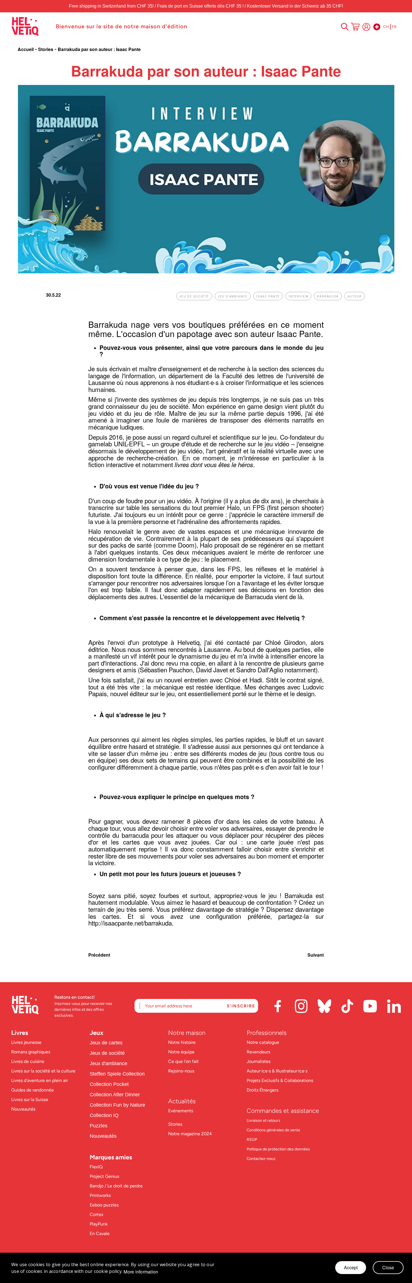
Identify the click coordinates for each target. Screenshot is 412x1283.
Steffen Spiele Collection (117, 1074)
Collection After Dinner (115, 1094)
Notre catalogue (263, 1042)
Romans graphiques (30, 1051)
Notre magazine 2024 (190, 1133)
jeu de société (194, 296)
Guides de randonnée (32, 1090)
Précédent (99, 955)
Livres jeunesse (26, 1042)
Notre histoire (182, 1042)
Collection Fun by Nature (117, 1105)
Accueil (26, 49)
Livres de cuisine (27, 1061)
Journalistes (258, 1061)
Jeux (96, 1033)
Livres (19, 1033)
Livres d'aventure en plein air (39, 1080)
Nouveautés (23, 1109)
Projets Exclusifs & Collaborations (280, 1080)
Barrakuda (108, 324)
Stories (46, 49)
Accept (351, 1267)
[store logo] (30, 26)
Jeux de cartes (106, 1043)
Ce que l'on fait (184, 1061)
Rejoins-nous (181, 1071)
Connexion (366, 27)
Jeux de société (107, 1053)
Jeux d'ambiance (108, 1063)
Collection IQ (104, 1115)
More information (141, 1271)
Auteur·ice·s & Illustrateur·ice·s (277, 1071)
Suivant (315, 955)
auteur (355, 296)
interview (298, 296)
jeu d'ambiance (232, 296)
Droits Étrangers (262, 1090)
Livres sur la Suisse (29, 1099)
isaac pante (268, 296)
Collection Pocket (109, 1084)
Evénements (180, 1110)
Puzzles (98, 1126)
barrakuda (328, 296)
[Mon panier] (355, 27)
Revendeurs (258, 1051)
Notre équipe (182, 1051)
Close (388, 1267)
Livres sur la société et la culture (43, 1071)
